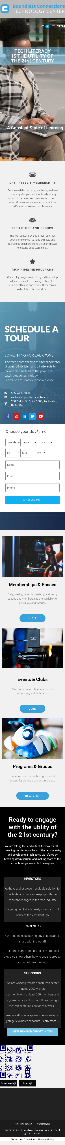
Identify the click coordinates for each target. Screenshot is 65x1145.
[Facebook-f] (8, 416)
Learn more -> (50, 1021)
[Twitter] (32, 416)
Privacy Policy (46, 1139)
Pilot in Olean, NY (23, 1123)
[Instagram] (16, 416)
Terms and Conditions (23, 1139)
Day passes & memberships (32, 182)
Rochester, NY (43, 1123)
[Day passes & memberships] (32, 174)
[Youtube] (40, 416)
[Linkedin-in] (24, 416)
